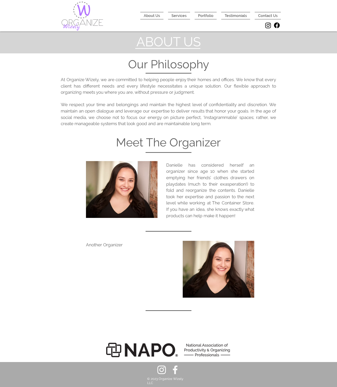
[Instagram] (268, 25)
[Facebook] (277, 25)
